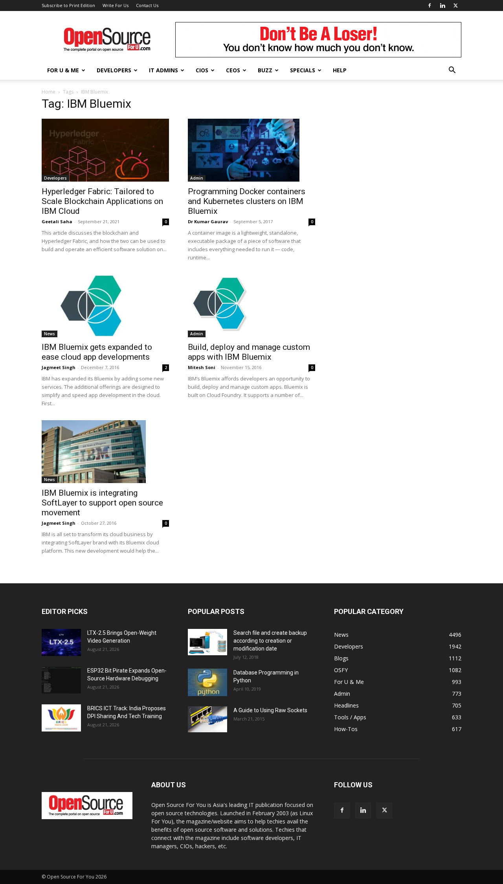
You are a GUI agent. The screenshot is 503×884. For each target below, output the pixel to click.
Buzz (265, 70)
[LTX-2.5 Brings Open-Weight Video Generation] (61, 642)
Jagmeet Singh (58, 367)
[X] (455, 5)
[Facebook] (429, 5)
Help (340, 70)
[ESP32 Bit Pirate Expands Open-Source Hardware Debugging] (61, 680)
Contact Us (147, 5)
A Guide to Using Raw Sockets (270, 710)
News (49, 333)
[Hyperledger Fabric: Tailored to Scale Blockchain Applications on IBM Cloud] (105, 150)
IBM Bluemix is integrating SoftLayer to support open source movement (102, 502)
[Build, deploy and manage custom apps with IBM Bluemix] (251, 305)
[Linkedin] (442, 5)
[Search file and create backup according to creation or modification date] (207, 642)
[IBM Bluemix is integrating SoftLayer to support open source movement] (105, 451)
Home (48, 91)
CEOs (233, 70)
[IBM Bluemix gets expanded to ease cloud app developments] (105, 305)
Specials (302, 70)
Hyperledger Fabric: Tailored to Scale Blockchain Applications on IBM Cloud (102, 201)
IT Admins (163, 70)
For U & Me (63, 70)
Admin (196, 178)
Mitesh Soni (201, 367)
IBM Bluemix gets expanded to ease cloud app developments (97, 352)
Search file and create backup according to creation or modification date (270, 641)
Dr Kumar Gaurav (208, 221)
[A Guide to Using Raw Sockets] (207, 719)
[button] (451, 71)
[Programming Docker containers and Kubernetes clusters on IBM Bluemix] (251, 150)
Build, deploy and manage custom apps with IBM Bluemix (249, 352)
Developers (114, 70)
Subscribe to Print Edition (68, 5)
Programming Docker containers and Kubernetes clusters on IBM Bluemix (246, 201)
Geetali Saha (57, 221)
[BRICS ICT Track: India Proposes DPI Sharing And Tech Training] (61, 717)
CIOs (202, 70)
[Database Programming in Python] (207, 682)
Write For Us (116, 5)
